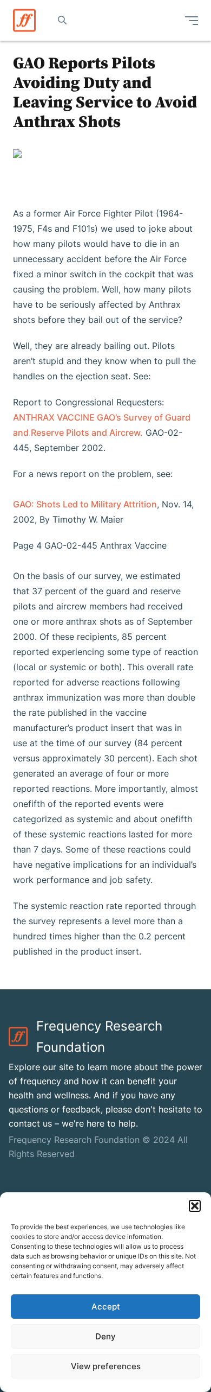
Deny (105, 1336)
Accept (105, 1306)
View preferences (106, 1366)
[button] (194, 1205)
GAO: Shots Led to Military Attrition (85, 504)
